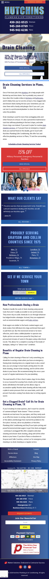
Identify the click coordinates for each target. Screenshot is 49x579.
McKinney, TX (14, 255)
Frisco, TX (14, 252)
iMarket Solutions (14, 563)
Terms (6, 576)
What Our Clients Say (24, 198)
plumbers (25, 92)
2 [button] (24, 190)
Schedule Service (35, 2)
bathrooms (39, 98)
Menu (7, 2)
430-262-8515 (19, 22)
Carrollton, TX (35, 249)
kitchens (29, 98)
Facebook (24, 565)
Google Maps (29, 565)
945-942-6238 (19, 30)
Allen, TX (14, 249)
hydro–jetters (33, 320)
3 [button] (27, 190)
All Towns (24, 267)
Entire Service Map (24, 298)
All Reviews (23, 222)
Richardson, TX (35, 258)
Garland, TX (35, 252)
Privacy (2, 576)
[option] (24, 66)
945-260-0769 (19, 26)
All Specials (24, 74)
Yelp (20, 565)
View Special (24, 68)
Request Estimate (24, 513)
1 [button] (20, 190)
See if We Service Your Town (24, 279)
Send (25, 527)
